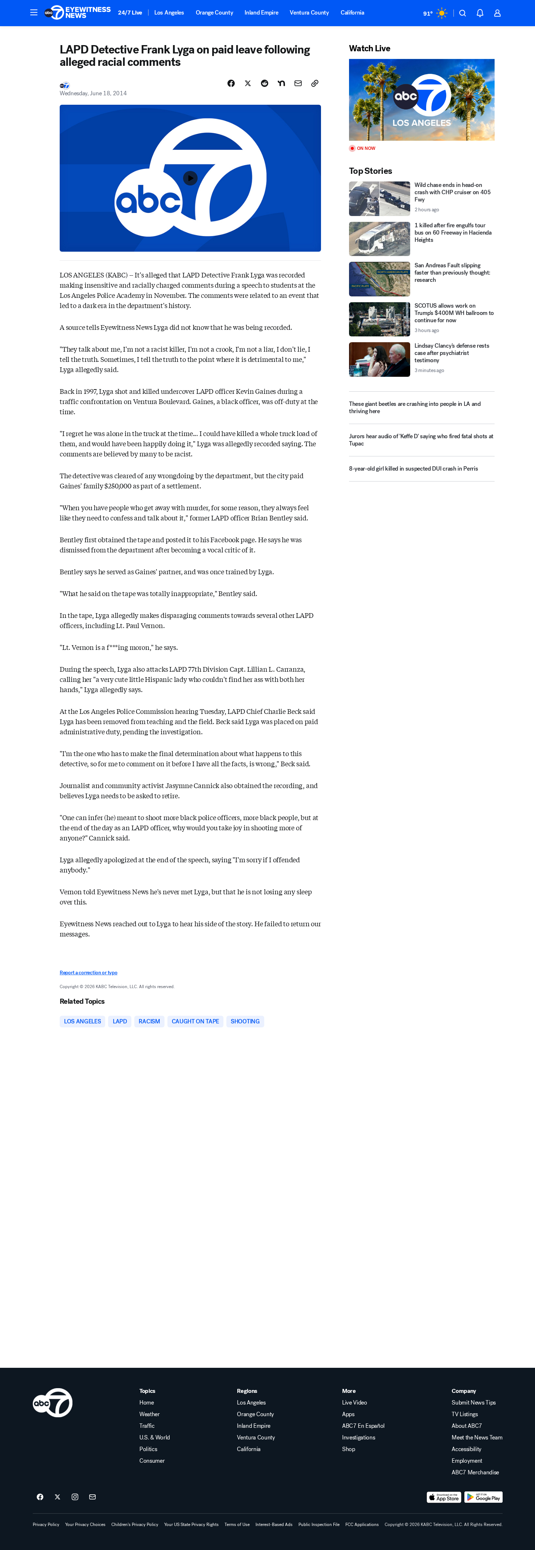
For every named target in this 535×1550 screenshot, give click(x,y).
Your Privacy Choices (85, 1524)
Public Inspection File (319, 1524)
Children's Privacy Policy (134, 1524)
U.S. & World (154, 1438)
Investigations (358, 1438)
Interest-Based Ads (274, 1524)
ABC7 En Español (363, 1426)
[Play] (422, 100)
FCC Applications (362, 1524)
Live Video (354, 1403)
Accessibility (467, 1449)
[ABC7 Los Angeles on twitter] (57, 1497)
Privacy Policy (46, 1524)
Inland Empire (261, 12)
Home (146, 1403)
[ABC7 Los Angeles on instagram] (75, 1497)
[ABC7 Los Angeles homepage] (77, 13)
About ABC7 (467, 1426)
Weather (149, 1414)
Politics (148, 1449)
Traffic (147, 1426)
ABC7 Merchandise (475, 1472)
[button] (33, 12)
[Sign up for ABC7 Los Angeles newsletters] (92, 1497)
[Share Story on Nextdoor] (281, 83)
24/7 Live (130, 12)
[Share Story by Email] (298, 83)
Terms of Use (237, 1524)
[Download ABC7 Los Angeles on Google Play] (483, 1497)
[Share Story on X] (248, 83)
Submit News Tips (474, 1403)
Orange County (214, 12)
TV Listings (464, 1414)
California (352, 12)
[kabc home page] (52, 1402)
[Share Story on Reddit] (264, 83)
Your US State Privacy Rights (191, 1524)
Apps (348, 1414)
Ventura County (309, 12)
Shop (348, 1449)
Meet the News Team (477, 1438)
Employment (467, 1461)
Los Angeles (169, 12)
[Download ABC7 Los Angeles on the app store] (444, 1497)
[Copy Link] (315, 83)
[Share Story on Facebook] (231, 83)
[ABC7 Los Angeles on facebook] (40, 1497)
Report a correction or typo (88, 972)
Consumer (152, 1461)
